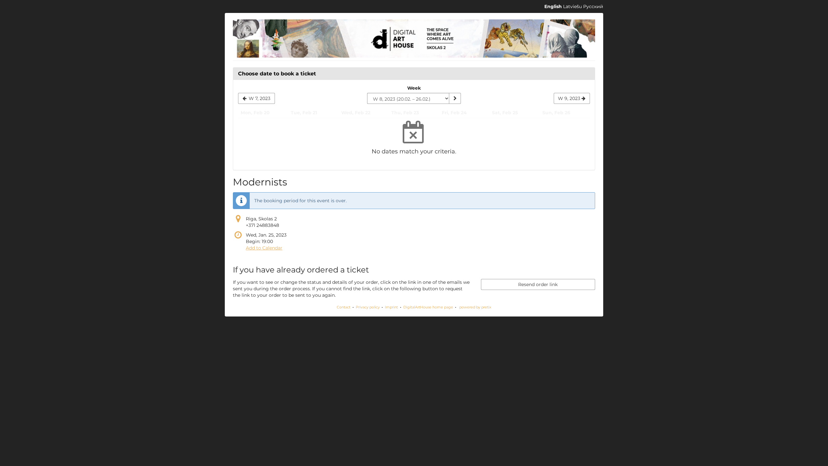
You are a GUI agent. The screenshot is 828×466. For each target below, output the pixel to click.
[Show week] (455, 98)
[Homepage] (414, 38)
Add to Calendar (264, 248)
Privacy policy (368, 307)
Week (414, 88)
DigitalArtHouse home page (428, 307)
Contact (343, 307)
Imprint (391, 307)
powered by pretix (475, 307)
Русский (593, 6)
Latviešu (572, 6)
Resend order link (538, 284)
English (553, 6)
